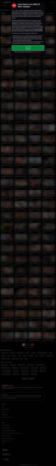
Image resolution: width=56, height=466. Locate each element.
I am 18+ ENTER (28, 48)
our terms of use (37, 52)
